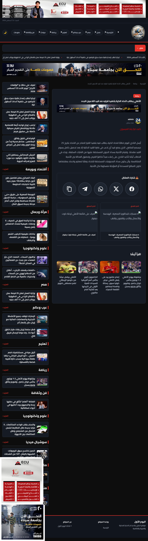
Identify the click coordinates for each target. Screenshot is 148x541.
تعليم (64, 32)
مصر (88, 32)
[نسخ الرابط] (69, 189)
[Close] (43, 457)
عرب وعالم (77, 32)
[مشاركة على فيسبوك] (131, 189)
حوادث (43, 32)
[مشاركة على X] (116, 189)
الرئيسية (110, 32)
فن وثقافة (30, 32)
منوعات (17, 32)
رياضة (54, 32)
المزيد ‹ (5, 169)
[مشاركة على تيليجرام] (85, 189)
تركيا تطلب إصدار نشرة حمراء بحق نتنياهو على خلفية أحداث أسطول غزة (97, 57)
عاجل (98, 32)
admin (131, 119)
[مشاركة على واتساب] (100, 189)
